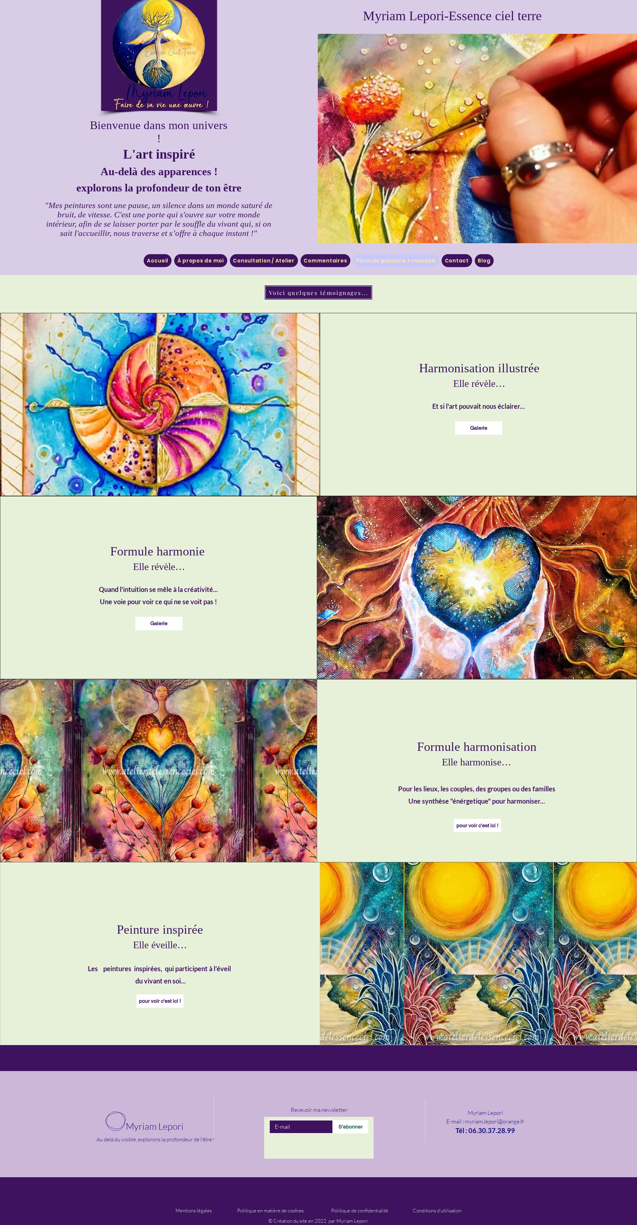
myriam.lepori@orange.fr (495, 1121)
